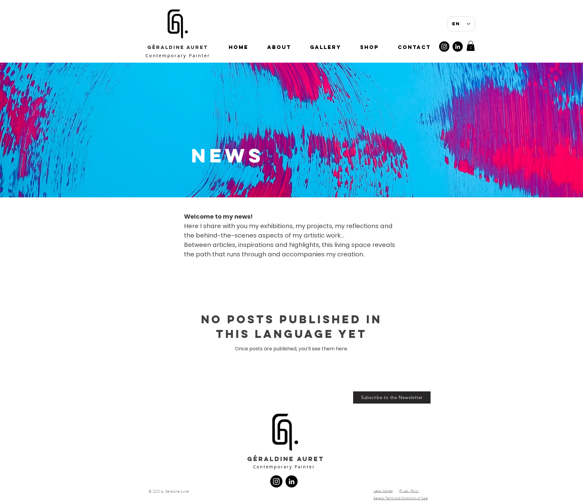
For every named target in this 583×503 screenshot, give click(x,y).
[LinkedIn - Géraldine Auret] (457, 46)
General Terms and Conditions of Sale (400, 498)
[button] (470, 46)
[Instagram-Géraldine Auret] (444, 46)
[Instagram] (276, 481)
